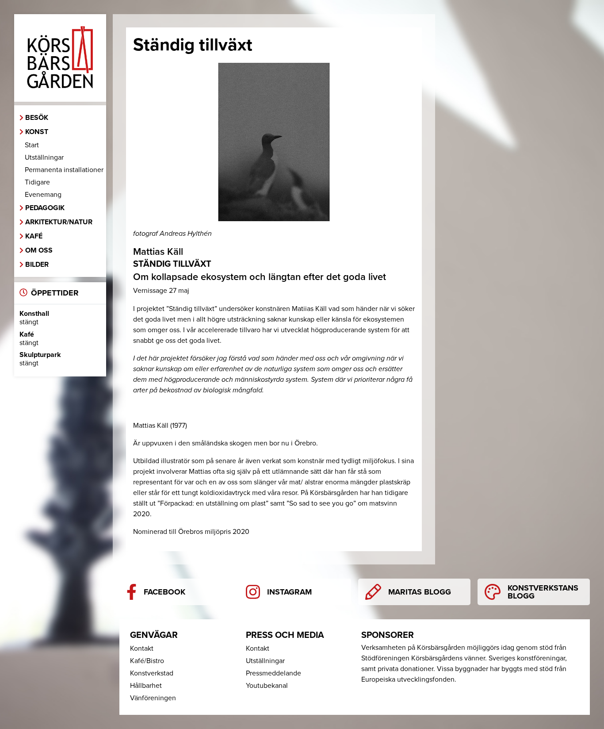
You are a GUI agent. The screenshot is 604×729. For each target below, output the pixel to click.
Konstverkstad (151, 673)
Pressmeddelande (273, 673)
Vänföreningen (153, 698)
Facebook (164, 592)
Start (32, 145)
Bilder (37, 264)
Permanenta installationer (64, 169)
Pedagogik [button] (45, 207)
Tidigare (37, 182)
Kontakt (141, 648)
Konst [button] (36, 131)
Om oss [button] (39, 250)
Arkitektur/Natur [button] (58, 222)
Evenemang (43, 194)
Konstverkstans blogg (543, 592)
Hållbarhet (146, 685)
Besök (36, 117)
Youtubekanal (267, 685)
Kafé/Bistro (147, 660)
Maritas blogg (419, 592)
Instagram (289, 592)
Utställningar (44, 157)
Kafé (33, 236)
